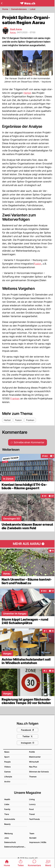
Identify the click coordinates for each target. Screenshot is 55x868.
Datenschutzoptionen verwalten (15, 847)
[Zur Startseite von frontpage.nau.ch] (27, 3)
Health (7, 799)
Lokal (32, 9)
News (6, 752)
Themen (33, 776)
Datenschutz (10, 842)
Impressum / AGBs (37, 842)
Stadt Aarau (16, 29)
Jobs (6, 838)
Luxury (32, 804)
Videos (7, 767)
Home (5, 9)
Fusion (37, 263)
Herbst (27, 92)
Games (7, 772)
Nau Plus (33, 767)
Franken (15, 398)
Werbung (8, 833)
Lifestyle (8, 776)
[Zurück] (1, 3)
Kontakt (32, 838)
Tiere (6, 814)
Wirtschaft (34, 762)
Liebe (6, 804)
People (7, 762)
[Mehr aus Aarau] (27, 544)
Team (31, 833)
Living (32, 799)
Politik (32, 752)
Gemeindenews (19, 9)
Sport (6, 757)
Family (7, 809)
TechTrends (34, 819)
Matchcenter (35, 757)
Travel (32, 814)
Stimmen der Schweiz (39, 772)
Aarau (13, 32)
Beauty (7, 824)
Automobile (9, 819)
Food (31, 809)
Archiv (7, 781)
